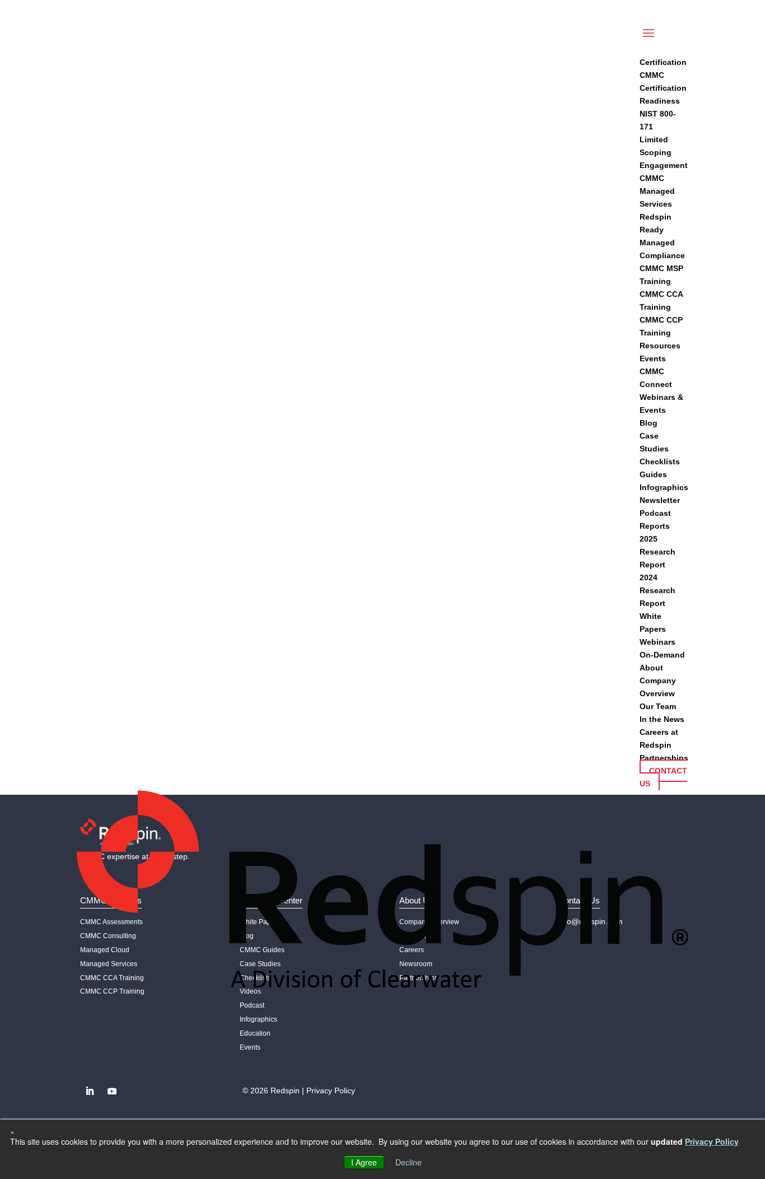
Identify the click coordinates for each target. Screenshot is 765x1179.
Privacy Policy (330, 1090)
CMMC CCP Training (112, 991)
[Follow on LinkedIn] (90, 1091)
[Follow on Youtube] (112, 1091)
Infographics (258, 1019)
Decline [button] (408, 1162)
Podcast (252, 1005)
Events (250, 1047)
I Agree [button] (364, 1162)
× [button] (12, 1131)
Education (255, 1033)
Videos (250, 991)
